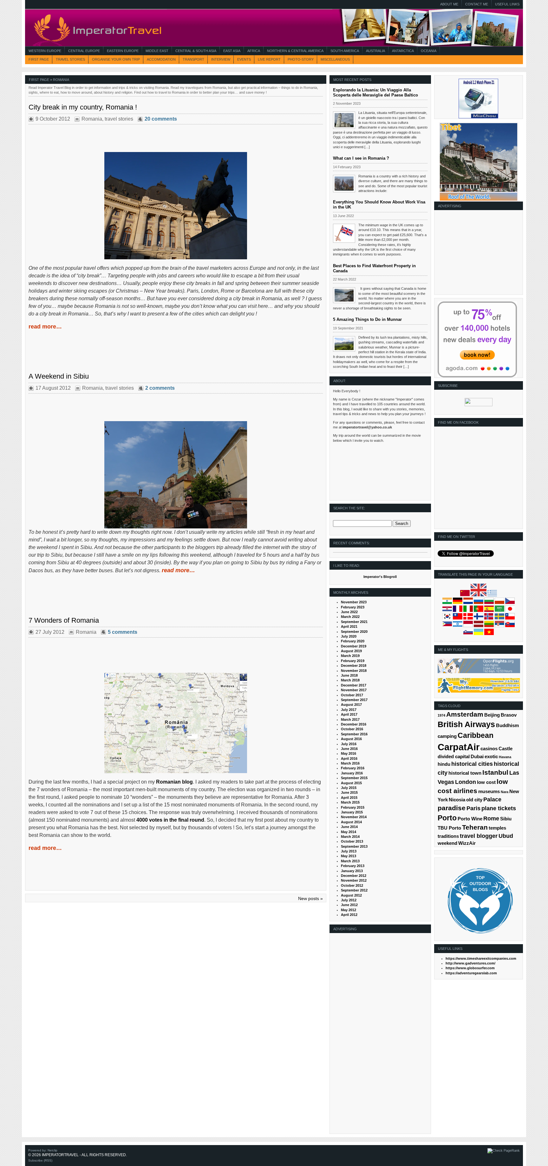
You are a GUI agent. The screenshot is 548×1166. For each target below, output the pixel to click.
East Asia (231, 51)
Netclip (52, 1150)
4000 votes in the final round (170, 820)
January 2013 (352, 871)
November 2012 (354, 880)
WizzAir (467, 843)
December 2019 (353, 646)
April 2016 (349, 758)
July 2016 (348, 744)
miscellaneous (335, 59)
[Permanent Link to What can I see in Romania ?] (344, 183)
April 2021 (349, 626)
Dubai (477, 756)
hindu (444, 764)
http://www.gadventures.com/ (470, 963)
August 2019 (351, 651)
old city (474, 799)
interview (220, 59)
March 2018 (350, 680)
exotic (491, 756)
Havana (505, 757)
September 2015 (354, 778)
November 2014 (354, 817)
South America (344, 51)
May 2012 (348, 910)
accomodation (161, 59)
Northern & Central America (295, 51)
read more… (45, 326)
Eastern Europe (123, 51)
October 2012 (352, 885)
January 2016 (352, 773)
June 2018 (349, 675)
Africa (253, 51)
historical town (464, 773)
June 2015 (349, 792)
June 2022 (349, 612)
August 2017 (351, 704)
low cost (486, 782)
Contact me (476, 4)
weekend (447, 843)
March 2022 (350, 617)
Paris (473, 808)
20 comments (161, 119)
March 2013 (350, 861)
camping (447, 736)
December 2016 (353, 724)
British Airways (466, 724)
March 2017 (350, 719)
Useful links (507, 4)
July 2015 (348, 788)
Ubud (506, 836)
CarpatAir (459, 747)
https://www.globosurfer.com (470, 968)
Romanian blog (174, 782)
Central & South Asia (195, 51)
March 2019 (350, 656)
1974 (441, 715)
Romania (92, 119)
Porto (447, 818)
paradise (452, 808)
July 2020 (348, 636)
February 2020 (352, 641)
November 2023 (354, 602)
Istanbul (495, 772)
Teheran (475, 827)
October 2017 (352, 695)
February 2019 (352, 661)
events (244, 59)
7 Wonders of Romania (64, 620)
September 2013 (354, 846)
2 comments (160, 388)
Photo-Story (301, 59)
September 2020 (354, 631)
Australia (375, 51)
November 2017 (354, 690)
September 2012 (354, 890)
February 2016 (352, 768)
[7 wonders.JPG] (176, 723)
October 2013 (352, 841)
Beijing (492, 715)
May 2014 (348, 832)
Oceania (428, 51)
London (465, 782)
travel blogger (479, 836)
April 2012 (349, 915)
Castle (505, 748)
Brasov (509, 715)
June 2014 (349, 827)
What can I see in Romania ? (361, 158)
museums (489, 791)
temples (497, 828)
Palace (492, 799)
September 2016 (354, 734)
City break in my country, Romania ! (83, 107)
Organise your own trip (116, 59)
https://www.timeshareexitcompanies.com (481, 958)
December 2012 (353, 876)
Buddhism (507, 725)
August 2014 (351, 822)
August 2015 (351, 783)
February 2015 (352, 807)
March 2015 (350, 802)
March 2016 (350, 763)
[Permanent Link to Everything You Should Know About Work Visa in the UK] (344, 233)
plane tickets (498, 808)
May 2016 (348, 753)
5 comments (122, 632)
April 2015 (349, 797)
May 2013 (348, 856)
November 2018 (354, 670)
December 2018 (353, 665)
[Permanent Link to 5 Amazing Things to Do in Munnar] (344, 344)
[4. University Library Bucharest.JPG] (176, 205)
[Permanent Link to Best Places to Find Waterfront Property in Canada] (344, 295)
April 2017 (349, 714)
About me (449, 4)
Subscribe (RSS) (40, 1160)
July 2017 (348, 710)
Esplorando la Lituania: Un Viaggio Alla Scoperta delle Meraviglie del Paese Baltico (375, 92)
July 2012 (348, 900)
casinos (489, 748)
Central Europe (84, 51)
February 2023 (352, 607)
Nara (504, 792)
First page (39, 59)
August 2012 (351, 895)
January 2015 (352, 812)
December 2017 (353, 685)
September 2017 (354, 700)
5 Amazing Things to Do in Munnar (367, 319)
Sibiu (506, 818)
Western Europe (45, 51)
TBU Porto (449, 828)
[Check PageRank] (503, 1150)
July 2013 (348, 851)
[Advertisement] (477, 254)
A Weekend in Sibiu (59, 376)
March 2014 (350, 836)
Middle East (157, 51)
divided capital (454, 756)
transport (193, 59)
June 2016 (349, 749)
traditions (448, 836)
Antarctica (403, 51)
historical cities (472, 764)
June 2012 (349, 905)
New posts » (310, 898)
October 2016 (352, 729)
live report (269, 59)
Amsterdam (464, 714)
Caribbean (475, 735)
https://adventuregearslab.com (471, 973)
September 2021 (354, 622)
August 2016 (351, 739)
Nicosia (457, 799)
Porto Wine (470, 818)
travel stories (70, 59)
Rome (491, 818)
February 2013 (352, 866)
